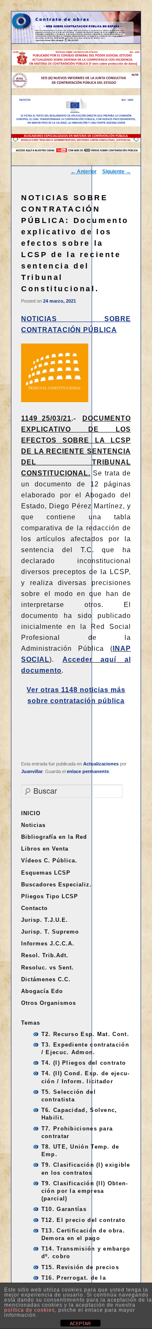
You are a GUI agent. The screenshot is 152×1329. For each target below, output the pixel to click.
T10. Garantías (64, 1209)
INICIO (31, 813)
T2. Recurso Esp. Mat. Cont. (85, 1034)
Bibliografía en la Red (54, 837)
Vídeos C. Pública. (49, 860)
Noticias (33, 825)
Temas (30, 1023)
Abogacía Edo (42, 991)
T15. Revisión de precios (80, 1267)
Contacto (34, 908)
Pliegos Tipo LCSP (49, 896)
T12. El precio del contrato (83, 1220)
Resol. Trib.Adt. (44, 955)
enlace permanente (88, 771)
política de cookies (29, 1310)
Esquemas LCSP (46, 873)
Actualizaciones (101, 763)
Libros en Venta (44, 849)
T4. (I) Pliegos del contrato (83, 1063)
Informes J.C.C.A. (47, 943)
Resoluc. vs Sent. (47, 967)
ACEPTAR (80, 1323)
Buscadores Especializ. (56, 884)
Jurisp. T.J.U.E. (44, 920)
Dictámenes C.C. (46, 979)
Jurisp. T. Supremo (50, 932)
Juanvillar (32, 771)
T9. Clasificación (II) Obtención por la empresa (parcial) (84, 1191)
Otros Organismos (48, 1003)
